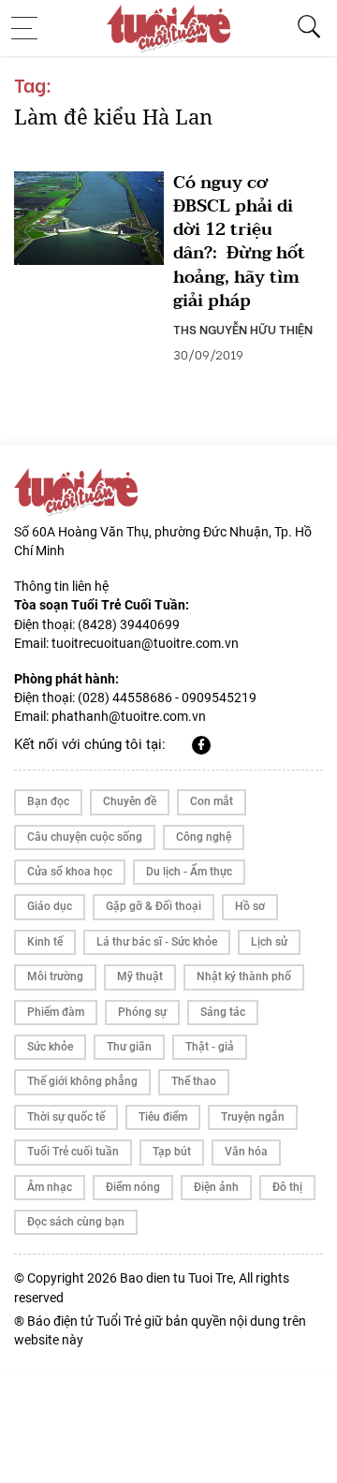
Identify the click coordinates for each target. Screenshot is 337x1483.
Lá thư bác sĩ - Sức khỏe (156, 941)
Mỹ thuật (140, 976)
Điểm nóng (133, 1187)
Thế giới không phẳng (82, 1081)
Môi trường (55, 976)
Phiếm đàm (55, 1012)
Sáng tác (222, 1012)
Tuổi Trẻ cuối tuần (73, 1151)
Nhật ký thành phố (244, 976)
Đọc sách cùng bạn (76, 1221)
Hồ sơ (250, 906)
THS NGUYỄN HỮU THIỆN (243, 328)
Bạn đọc (48, 801)
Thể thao (193, 1081)
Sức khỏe (50, 1046)
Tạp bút (172, 1151)
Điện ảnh (216, 1187)
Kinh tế (45, 941)
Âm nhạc (49, 1187)
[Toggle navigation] (30, 28)
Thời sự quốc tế (66, 1116)
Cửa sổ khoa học (69, 871)
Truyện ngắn (253, 1116)
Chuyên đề (129, 801)
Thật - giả (209, 1046)
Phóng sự (142, 1012)
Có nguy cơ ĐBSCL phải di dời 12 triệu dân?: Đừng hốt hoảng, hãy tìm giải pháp (239, 242)
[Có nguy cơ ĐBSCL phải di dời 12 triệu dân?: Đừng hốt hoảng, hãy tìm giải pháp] (89, 218)
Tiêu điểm (163, 1116)
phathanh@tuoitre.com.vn (128, 716)
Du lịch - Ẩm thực (189, 871)
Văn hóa (246, 1151)
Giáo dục (49, 906)
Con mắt (211, 801)
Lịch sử (269, 941)
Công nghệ (203, 837)
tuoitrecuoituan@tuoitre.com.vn (145, 643)
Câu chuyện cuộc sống (84, 837)
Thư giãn (129, 1046)
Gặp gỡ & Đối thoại (153, 906)
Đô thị (287, 1187)
